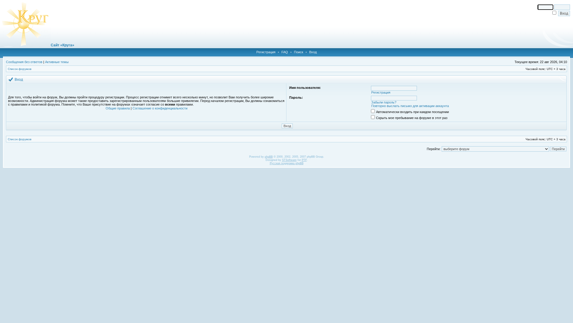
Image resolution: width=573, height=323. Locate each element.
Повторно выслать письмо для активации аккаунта (410, 106)
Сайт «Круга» (62, 45)
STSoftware (289, 160)
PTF (304, 160)
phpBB (269, 156)
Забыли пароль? (383, 102)
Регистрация (265, 52)
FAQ (284, 52)
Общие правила (118, 108)
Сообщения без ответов (24, 62)
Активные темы (57, 62)
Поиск (298, 52)
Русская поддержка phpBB (287, 163)
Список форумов (19, 69)
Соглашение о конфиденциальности (160, 108)
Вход (313, 52)
